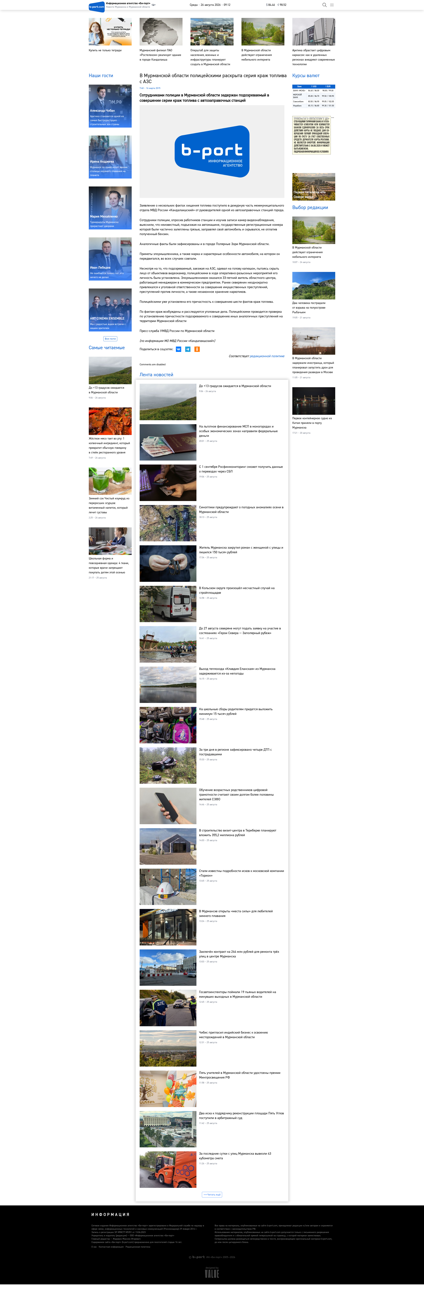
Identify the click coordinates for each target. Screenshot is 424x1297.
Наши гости (101, 75)
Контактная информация (111, 1246)
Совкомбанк (298, 101)
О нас (94, 1246)
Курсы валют (305, 75)
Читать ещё (214, 1194)
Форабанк (297, 106)
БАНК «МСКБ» (299, 90)
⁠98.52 (282, 5)
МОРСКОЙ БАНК (297, 96)
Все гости (110, 338)
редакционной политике (267, 356)
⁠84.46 (270, 5)
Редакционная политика (138, 1246)
